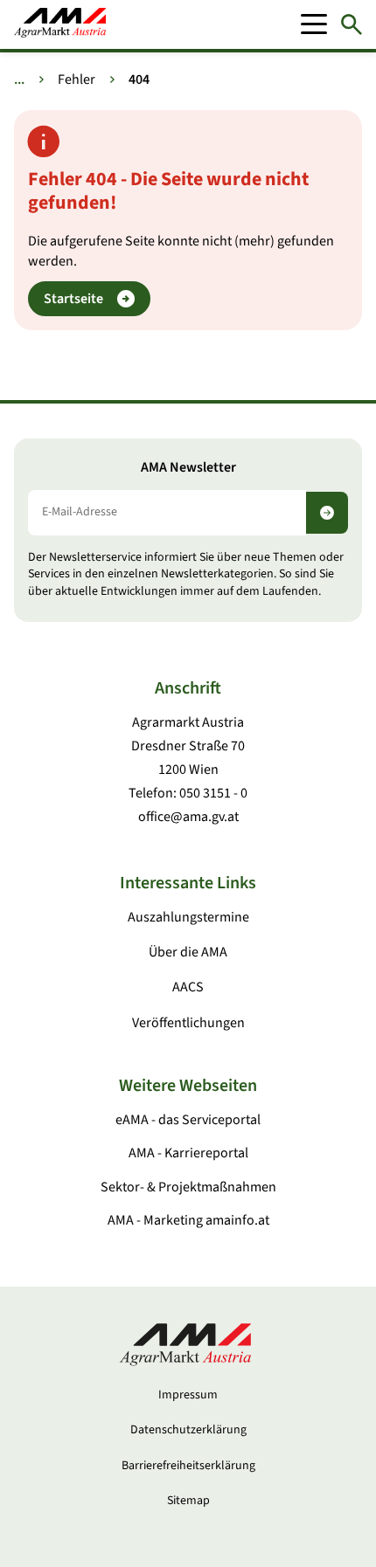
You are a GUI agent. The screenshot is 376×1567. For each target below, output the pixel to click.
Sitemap (188, 1500)
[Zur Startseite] (60, 24)
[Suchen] (351, 24)
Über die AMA (188, 952)
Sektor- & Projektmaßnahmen (188, 1187)
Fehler (76, 79)
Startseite (73, 298)
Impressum (188, 1395)
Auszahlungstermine (188, 917)
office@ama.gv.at (188, 816)
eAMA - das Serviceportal (188, 1119)
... (19, 79)
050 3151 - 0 (213, 793)
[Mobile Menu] (314, 24)
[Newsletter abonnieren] (327, 513)
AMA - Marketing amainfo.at (188, 1220)
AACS (188, 987)
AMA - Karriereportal (188, 1153)
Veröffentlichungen (188, 1022)
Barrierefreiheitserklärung (188, 1465)
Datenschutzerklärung (188, 1430)
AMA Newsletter (188, 467)
